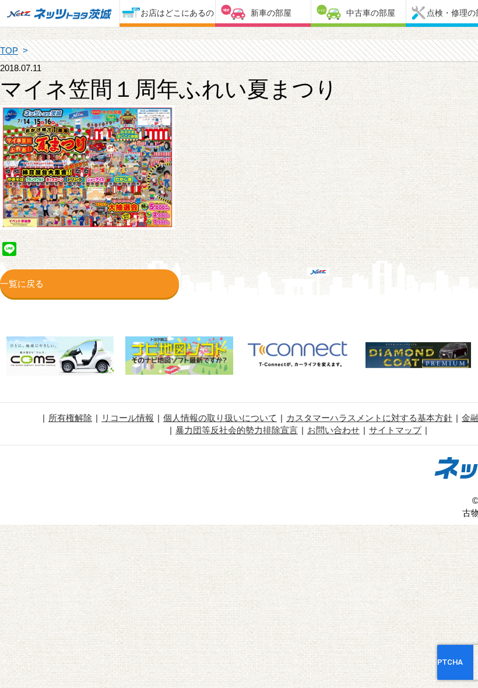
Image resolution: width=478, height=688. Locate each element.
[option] (59, 357)
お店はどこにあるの (177, 12)
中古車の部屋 (370, 12)
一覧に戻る (22, 284)
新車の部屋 (271, 12)
